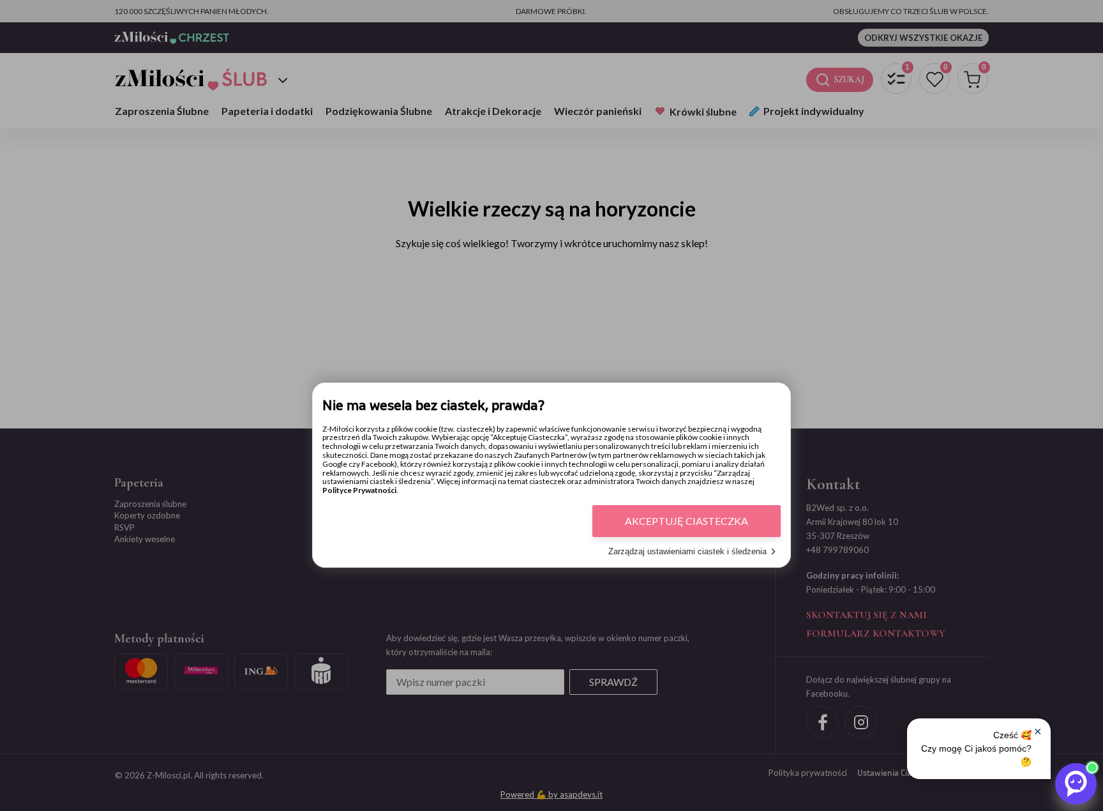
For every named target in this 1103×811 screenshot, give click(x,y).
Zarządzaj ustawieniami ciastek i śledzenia (687, 551)
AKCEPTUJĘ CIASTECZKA (686, 521)
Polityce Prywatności (359, 490)
